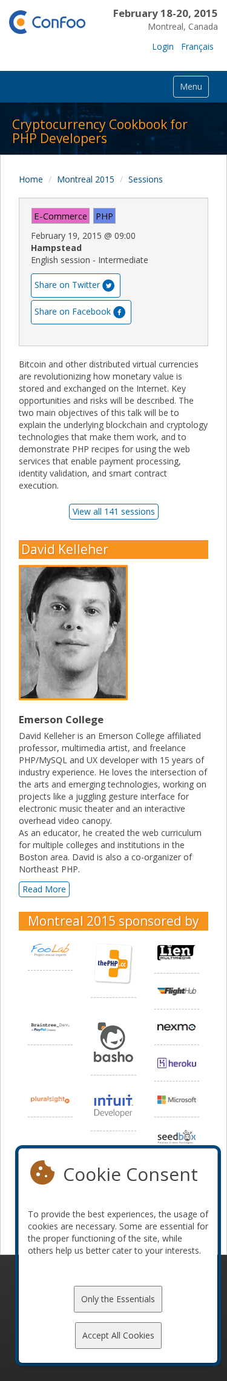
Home (31, 179)
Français (197, 46)
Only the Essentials (118, 1299)
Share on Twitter (67, 284)
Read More (44, 889)
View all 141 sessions (114, 511)
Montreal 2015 (85, 179)
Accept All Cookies (118, 1335)
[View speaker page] (76, 633)
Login (163, 46)
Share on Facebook (73, 310)
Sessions (145, 179)
